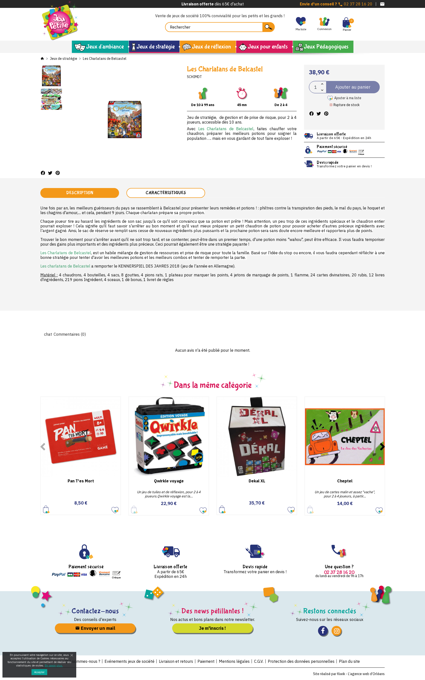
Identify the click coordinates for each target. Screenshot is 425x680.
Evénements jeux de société (129, 661)
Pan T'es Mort (81, 480)
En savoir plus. (54, 665)
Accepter (39, 672)
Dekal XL (257, 480)
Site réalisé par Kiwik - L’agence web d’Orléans (349, 674)
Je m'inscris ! (212, 628)
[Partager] (42, 173)
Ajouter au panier (46, 509)
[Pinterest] (57, 173)
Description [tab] (79, 192)
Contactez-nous (95, 611)
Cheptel (344, 480)
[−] (322, 90)
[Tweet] (50, 173)
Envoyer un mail (97, 628)
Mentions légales (234, 661)
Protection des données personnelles (301, 661)
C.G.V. (258, 661)
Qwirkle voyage (169, 480)
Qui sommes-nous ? (82, 661)
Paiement (205, 661)
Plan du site (349, 661)
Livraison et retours (176, 661)
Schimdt (194, 77)
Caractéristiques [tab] (166, 192)
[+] (322, 84)
